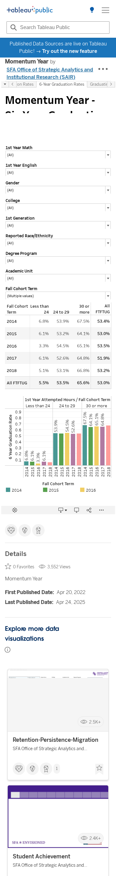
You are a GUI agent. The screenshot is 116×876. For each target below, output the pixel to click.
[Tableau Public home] (30, 10)
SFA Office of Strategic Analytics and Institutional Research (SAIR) (49, 73)
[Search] (12, 27)
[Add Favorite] (99, 769)
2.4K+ (95, 838)
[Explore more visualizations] (91, 10)
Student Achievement (41, 856)
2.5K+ (95, 721)
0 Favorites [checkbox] (23, 567)
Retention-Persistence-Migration (55, 740)
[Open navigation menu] (105, 10)
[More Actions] (103, 69)
